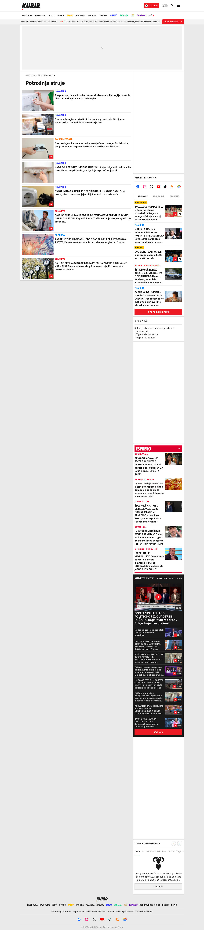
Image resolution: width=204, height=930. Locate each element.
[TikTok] (165, 186)
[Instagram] (144, 186)
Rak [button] (158, 851)
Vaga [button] (178, 851)
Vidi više (158, 886)
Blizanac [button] (150, 851)
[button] (179, 843)
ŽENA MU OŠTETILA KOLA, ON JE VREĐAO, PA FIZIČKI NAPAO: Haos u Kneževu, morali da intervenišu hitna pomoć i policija (101, 22)
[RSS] (172, 186)
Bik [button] (143, 851)
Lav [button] (164, 851)
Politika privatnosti (125, 911)
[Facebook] (138, 186)
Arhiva (110, 911)
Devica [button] (171, 851)
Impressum (78, 911)
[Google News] (178, 186)
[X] (151, 186)
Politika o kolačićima (96, 911)
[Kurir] (31, 6)
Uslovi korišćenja (144, 911)
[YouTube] (158, 186)
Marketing (56, 911)
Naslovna (30, 75)
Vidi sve (158, 732)
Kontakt (67, 911)
